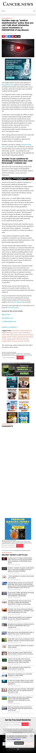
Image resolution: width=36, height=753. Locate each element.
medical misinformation (25, 337)
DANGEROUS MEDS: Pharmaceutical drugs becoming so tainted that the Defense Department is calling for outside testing (19, 602)
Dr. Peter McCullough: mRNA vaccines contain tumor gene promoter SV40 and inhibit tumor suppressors (20, 682)
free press (25, 335)
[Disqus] (18, 450)
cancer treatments (24, 332)
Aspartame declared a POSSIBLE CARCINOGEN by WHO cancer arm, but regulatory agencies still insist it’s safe (21, 690)
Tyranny (14, 341)
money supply (6, 339)
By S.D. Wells (17, 572)
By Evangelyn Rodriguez (19, 670)
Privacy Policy (16, 739)
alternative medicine (18, 330)
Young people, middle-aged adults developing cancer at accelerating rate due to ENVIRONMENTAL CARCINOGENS (21, 594)
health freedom (12, 337)
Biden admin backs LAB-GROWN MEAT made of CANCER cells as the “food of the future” (21, 633)
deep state (17, 335)
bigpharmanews (7, 332)
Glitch (31, 335)
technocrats (25, 339)
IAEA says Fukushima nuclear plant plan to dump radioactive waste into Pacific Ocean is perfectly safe (20, 708)
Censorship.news (13, 307)
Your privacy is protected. (8, 362)
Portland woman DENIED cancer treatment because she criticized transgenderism (20, 618)
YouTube (26, 341)
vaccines (20, 341)
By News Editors (17, 589)
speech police (15, 339)
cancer (15, 332)
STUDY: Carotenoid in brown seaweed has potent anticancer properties (19, 668)
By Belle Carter (17, 664)
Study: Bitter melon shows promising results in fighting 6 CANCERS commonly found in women (21, 639)
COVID (12, 335)
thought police (6, 341)
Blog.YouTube (6, 314)
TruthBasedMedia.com (9, 321)
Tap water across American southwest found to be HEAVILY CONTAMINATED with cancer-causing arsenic (21, 625)
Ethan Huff (13, 33)
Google (4, 337)
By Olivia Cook (17, 579)
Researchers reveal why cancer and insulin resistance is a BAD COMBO (20, 674)
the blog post (18, 302)
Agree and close (19, 743)
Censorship (5, 335)
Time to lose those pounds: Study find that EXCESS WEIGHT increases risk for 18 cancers (20, 653)
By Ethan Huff (17, 564)
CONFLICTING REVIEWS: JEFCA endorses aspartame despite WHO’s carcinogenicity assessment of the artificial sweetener (19, 660)
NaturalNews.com (7, 318)
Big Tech (28, 330)
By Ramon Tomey (18, 642)
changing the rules (8, 85)
